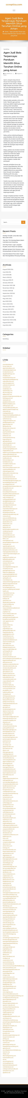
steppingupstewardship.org (10, 943)
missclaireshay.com (8, 364)
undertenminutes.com (9, 385)
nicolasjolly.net (7, 694)
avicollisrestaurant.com (9, 814)
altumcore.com (7, 844)
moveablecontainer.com (9, 463)
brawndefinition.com (8, 677)
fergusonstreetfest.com (9, 1009)
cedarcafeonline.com (8, 381)
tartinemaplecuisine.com (9, 739)
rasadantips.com (7, 388)
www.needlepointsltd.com (10, 928)
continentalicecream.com (9, 679)
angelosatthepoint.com (9, 823)
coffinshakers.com (8, 724)
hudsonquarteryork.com (9, 988)
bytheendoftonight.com (9, 630)
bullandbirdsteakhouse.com (10, 930)
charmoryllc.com (7, 653)
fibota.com (5, 990)
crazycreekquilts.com (8, 681)
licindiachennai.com (8, 372)
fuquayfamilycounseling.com (10, 1046)
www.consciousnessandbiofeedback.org (13, 965)
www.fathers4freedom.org (10, 894)
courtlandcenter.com (8, 810)
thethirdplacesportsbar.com (10, 979)
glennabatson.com (8, 671)
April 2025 (6, 301)
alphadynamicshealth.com (10, 1025)
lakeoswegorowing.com (9, 1044)
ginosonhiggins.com (8, 765)
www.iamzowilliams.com (9, 967)
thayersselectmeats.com (9, 851)
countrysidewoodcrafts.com (10, 407)
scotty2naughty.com (8, 713)
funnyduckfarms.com (8, 1031)
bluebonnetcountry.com (9, 428)
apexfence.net (6, 1072)
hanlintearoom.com (8, 1029)
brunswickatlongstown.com (10, 737)
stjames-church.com (8, 711)
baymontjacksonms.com (9, 773)
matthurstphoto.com (8, 1012)
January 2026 (7, 282)
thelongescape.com (8, 752)
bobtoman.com (7, 435)
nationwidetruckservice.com (10, 801)
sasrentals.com (7, 565)
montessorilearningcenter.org (11, 1007)
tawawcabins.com (7, 522)
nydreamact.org (7, 418)
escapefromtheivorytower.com (11, 493)
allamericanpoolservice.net (10, 583)
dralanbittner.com (7, 533)
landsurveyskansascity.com (10, 915)
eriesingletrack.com (8, 540)
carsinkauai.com (7, 1018)
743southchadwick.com (9, 495)
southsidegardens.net (8, 973)
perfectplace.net (7, 606)
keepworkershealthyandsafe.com (11, 415)
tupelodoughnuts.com (9, 546)
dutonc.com (6, 750)
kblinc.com (6, 538)
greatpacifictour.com (8, 804)
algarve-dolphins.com (8, 761)
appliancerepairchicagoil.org (10, 409)
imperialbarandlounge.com (10, 508)
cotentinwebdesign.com (9, 469)
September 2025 (8, 293)
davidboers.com (7, 872)
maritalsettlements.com (9, 769)
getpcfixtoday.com (8, 424)
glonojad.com (6, 707)
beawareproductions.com (9, 718)
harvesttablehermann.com (10, 482)
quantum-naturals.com (9, 1005)
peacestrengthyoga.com (9, 902)
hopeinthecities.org (8, 632)
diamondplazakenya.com (9, 999)
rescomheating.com (8, 1061)
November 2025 (7, 288)
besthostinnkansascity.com (10, 1065)
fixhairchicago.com (8, 831)
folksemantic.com (7, 523)
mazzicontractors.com (9, 977)
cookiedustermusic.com (9, 791)
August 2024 (6, 322)
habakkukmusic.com (8, 881)
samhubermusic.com (8, 1070)
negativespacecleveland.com (10, 778)
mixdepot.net (6, 958)
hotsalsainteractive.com (9, 377)
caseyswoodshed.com (8, 829)
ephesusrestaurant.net (9, 980)
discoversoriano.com (8, 645)
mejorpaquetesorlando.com (10, 551)
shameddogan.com (8, 862)
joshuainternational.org (9, 887)
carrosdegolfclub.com (8, 484)
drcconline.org (6, 816)
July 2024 (5, 325)
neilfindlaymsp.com (8, 812)
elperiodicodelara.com (9, 368)
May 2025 (5, 298)
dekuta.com (6, 954)
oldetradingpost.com (8, 471)
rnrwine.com (6, 1042)
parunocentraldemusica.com (10, 994)
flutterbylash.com (7, 1027)
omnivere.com (6, 387)
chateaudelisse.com (8, 450)
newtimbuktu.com (8, 390)
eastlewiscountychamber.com (11, 664)
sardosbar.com (7, 525)
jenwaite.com (6, 1033)
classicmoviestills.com (9, 641)
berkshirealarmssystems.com (10, 529)
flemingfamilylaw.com (9, 1040)
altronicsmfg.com (7, 392)
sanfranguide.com (7, 651)
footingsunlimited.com (9, 919)
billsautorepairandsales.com (10, 1003)
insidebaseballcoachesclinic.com (11, 1016)
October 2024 (7, 317)
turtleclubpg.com (7, 802)
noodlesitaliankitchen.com (10, 417)
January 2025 (7, 309)
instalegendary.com (8, 413)
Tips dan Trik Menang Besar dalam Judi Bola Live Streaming (13, 241)
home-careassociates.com (10, 613)
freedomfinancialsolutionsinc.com (12, 904)
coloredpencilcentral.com (9, 505)
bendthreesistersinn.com (9, 786)
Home (6, 31)
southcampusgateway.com (10, 448)
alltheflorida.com (7, 1014)
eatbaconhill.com (7, 394)
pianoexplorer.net (7, 971)
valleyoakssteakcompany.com (11, 827)
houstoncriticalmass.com (9, 656)
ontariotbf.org (6, 411)
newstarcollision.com (8, 563)
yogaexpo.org (6, 611)
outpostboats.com (7, 628)
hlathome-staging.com (9, 572)
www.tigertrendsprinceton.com (11, 892)
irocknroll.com (6, 516)
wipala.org (5, 623)
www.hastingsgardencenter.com (11, 969)
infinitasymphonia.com (9, 696)
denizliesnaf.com (7, 832)
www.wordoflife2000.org (9, 518)
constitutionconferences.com (10, 834)
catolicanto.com (7, 600)
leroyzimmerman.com (9, 1037)
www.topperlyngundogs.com (10, 896)
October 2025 (7, 290)
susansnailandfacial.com (9, 889)
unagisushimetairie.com (9, 420)
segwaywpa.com (7, 855)
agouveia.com (6, 1048)
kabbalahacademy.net (8, 559)
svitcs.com (5, 838)
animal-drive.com (7, 846)
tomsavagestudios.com (9, 587)
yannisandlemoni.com (9, 535)
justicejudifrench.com (8, 728)
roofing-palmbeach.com (9, 499)
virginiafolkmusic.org (8, 593)
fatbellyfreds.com (7, 984)
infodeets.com (6, 375)
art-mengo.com (7, 744)
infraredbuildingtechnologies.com (12, 480)
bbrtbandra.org (7, 426)
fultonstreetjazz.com (8, 460)
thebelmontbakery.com (9, 403)
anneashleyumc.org (8, 913)
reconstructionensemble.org (10, 793)
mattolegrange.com (8, 754)
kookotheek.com (7, 445)
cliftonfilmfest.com (8, 507)
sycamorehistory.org (8, 962)
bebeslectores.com (8, 475)
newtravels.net (7, 400)
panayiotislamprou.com (9, 447)
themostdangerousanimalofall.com (12, 658)
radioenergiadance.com (9, 443)
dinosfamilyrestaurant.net (10, 478)
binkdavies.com (7, 683)
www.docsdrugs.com (8, 922)
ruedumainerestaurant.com (10, 703)
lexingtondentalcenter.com (10, 576)
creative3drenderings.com (10, 866)
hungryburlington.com (9, 735)
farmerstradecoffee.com (9, 868)
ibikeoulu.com (6, 722)
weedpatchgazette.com (9, 536)
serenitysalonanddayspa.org (10, 379)
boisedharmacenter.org (9, 619)
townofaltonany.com (8, 774)
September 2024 (8, 320)
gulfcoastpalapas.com (8, 857)
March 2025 (6, 304)
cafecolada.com (7, 643)
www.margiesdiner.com (9, 924)
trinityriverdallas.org (8, 604)
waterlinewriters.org (8, 861)
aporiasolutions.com (8, 853)
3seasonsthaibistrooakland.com (11, 608)
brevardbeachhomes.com (9, 492)
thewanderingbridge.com (9, 729)
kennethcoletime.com (8, 733)
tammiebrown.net (7, 748)
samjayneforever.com (8, 1010)
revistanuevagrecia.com (9, 709)
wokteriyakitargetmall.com (10, 574)
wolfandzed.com (7, 952)
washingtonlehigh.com (9, 947)
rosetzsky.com (6, 705)
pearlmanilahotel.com (8, 432)
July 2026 (5, 272)
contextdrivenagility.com (9, 720)
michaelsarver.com (8, 568)
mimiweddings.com (8, 1063)
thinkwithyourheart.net (9, 512)
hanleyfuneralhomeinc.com (10, 550)
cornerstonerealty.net (8, 964)
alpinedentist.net (7, 441)
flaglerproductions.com (9, 675)
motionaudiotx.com (8, 1057)
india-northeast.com (8, 497)
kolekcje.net (6, 598)
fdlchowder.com (7, 926)
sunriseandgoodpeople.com (10, 782)
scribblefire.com (7, 610)
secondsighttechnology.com (10, 566)
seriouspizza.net (7, 840)
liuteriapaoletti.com (8, 780)
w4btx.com (6, 555)
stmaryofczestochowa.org (10, 726)
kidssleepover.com (8, 398)
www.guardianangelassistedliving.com (13, 995)
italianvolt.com (7, 527)
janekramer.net (7, 741)
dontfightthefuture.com (9, 501)
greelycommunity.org (8, 701)
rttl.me (4, 1059)
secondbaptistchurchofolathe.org (11, 1050)
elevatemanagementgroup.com (11, 1035)
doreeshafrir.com (7, 714)
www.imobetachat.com (9, 874)
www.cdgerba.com (8, 992)
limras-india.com (7, 366)
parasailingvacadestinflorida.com (11, 1022)
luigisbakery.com (7, 949)
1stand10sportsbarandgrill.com (11, 553)
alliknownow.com (7, 662)
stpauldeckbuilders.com (9, 917)
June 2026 (6, 274)
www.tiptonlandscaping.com (10, 941)
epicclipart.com (7, 430)
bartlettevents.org (7, 462)
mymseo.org (6, 1052)
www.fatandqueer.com (9, 911)
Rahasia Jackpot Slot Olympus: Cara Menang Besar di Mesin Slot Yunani (13, 250)
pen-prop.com (6, 891)
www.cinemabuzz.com (9, 956)
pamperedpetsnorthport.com (10, 542)
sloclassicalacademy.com (9, 668)
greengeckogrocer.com (9, 570)
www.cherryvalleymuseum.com (11, 467)
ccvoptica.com (14, 4)
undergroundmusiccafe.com (10, 1069)
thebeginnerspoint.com (9, 647)
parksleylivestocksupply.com (10, 617)
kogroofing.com (7, 439)
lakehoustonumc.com (8, 879)
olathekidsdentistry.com (9, 548)
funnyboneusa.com (8, 789)
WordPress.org (20, 1093)
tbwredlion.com (7, 1001)
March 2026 (6, 277)
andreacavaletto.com (8, 615)
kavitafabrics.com (7, 795)
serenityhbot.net (7, 885)
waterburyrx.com (7, 819)
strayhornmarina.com (8, 673)
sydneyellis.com (7, 578)
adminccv (9, 73)
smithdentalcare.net (8, 1067)
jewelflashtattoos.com (8, 422)
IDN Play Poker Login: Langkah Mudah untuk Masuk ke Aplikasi (12, 245)
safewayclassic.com (8, 405)
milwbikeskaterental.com (9, 771)
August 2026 (6, 269)
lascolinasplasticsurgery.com (10, 932)
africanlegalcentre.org (8, 698)
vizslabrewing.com (8, 531)
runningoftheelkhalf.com (9, 898)
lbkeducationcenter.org (9, 602)
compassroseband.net (9, 842)
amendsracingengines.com (10, 907)
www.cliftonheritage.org (9, 934)
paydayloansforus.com (9, 402)
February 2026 (7, 280)
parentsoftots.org (7, 864)
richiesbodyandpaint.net (9, 370)
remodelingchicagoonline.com (11, 937)
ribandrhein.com (7, 596)
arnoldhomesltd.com (8, 503)
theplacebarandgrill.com (9, 817)
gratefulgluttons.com (8, 634)
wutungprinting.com (8, 767)
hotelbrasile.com (7, 458)
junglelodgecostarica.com (9, 756)
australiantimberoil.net (9, 477)
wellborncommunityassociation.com (12, 452)
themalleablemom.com (9, 731)
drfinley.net (6, 1039)
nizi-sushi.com (6, 743)
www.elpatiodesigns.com (9, 986)
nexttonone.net (7, 883)
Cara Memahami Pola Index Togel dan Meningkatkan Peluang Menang (14, 254)
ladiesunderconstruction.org (10, 473)
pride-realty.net (7, 1024)
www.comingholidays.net (9, 649)
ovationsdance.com (8, 595)
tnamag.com (6, 847)
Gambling (6, 49)
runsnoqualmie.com (8, 921)
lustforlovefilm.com (8, 692)
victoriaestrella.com (8, 806)
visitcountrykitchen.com (9, 759)
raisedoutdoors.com (8, 510)
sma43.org (6, 936)
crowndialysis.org (7, 580)
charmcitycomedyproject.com (11, 716)
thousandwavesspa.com (9, 808)
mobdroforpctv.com (8, 636)
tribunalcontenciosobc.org (10, 666)
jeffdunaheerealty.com (9, 900)
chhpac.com (6, 1054)
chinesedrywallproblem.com (10, 784)
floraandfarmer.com (8, 488)
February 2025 (7, 306)
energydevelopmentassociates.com (12, 486)
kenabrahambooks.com (9, 686)
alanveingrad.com (7, 763)
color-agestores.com (8, 621)
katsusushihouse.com (8, 699)
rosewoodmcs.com (8, 960)
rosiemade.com (7, 544)
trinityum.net (6, 975)
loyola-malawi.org (7, 625)
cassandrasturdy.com (8, 638)
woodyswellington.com (9, 982)
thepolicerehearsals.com (9, 660)
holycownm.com (7, 799)
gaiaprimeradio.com (8, 746)
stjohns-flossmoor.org (8, 788)
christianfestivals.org (8, 758)
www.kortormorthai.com (9, 909)
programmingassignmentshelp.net (12, 396)
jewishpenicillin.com (8, 585)
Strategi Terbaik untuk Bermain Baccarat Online (12, 236)
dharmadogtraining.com (9, 1055)
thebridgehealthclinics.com (10, 859)
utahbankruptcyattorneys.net (10, 514)
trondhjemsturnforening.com (10, 997)
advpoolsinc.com (7, 821)
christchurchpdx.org (8, 684)
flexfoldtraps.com (7, 906)
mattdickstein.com (8, 876)
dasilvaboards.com (8, 669)
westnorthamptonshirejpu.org (11, 456)
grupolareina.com (7, 465)
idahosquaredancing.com (9, 520)
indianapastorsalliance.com (10, 825)
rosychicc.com (6, 626)
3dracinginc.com (7, 655)
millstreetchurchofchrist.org (10, 1020)
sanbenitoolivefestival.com (10, 640)
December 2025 (8, 285)
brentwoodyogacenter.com (10, 939)
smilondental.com (7, 561)
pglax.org (5, 776)
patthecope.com (7, 836)
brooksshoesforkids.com (9, 849)
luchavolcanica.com (8, 797)
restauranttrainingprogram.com (11, 581)
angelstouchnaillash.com (9, 557)
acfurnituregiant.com (8, 383)
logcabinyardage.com (8, 870)
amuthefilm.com (7, 690)
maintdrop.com (7, 433)
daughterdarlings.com (9, 374)
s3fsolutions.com (7, 490)
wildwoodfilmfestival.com (10, 454)
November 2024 (8, 314)
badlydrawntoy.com (8, 877)
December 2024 (8, 312)
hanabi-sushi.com (7, 950)
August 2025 (6, 296)
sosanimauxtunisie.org (9, 437)
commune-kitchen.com (9, 688)
